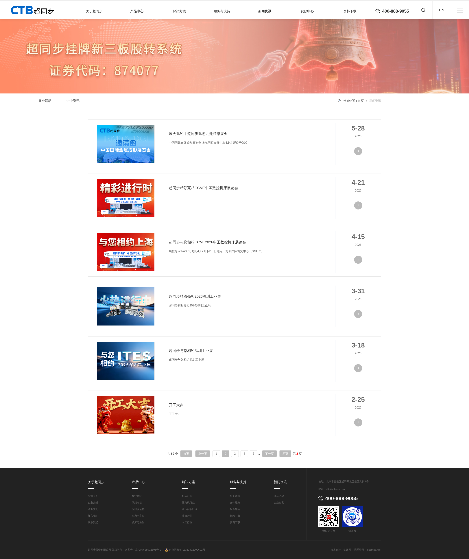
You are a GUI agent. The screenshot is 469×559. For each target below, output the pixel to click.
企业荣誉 (93, 502)
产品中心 (136, 11)
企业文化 (93, 509)
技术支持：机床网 (340, 549)
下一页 (269, 453)
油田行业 (187, 515)
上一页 (202, 453)
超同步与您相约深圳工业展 (191, 351)
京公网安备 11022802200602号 (186, 549)
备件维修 (235, 502)
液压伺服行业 (189, 509)
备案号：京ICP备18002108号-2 (143, 549)
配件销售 (235, 509)
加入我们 (93, 515)
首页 (361, 100)
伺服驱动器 (138, 509)
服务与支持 (222, 11)
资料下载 (350, 11)
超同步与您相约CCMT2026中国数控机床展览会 (207, 242)
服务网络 (235, 495)
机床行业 (187, 495)
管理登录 (359, 549)
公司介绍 (93, 495)
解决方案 (179, 11)
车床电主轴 (138, 515)
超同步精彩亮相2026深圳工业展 (195, 296)
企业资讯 (73, 101)
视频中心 (307, 11)
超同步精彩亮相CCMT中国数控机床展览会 (203, 188)
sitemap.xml (374, 549)
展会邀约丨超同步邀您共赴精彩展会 (198, 134)
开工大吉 (176, 405)
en (441, 10)
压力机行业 (188, 502)
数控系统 (137, 495)
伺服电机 (137, 502)
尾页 (285, 453)
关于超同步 (94, 11)
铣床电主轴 (138, 522)
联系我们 (93, 522)
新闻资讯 (264, 11)
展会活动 (44, 101)
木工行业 (187, 522)
